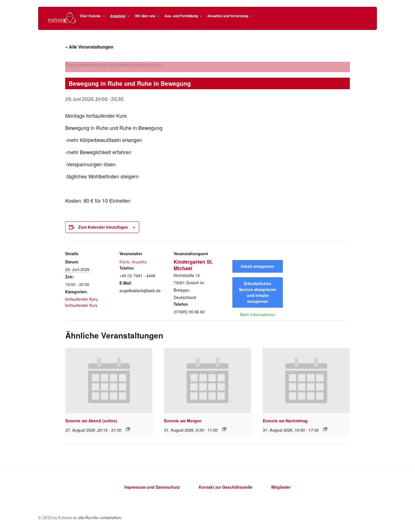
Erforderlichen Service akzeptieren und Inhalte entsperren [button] (257, 292)
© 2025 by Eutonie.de (58, 517)
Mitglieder (280, 487)
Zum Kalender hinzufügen (103, 227)
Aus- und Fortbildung (181, 15)
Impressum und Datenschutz (152, 487)
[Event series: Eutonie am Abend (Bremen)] (128, 429)
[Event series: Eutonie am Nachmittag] (325, 429)
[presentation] (108, 380)
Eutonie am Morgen (183, 420)
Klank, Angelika (133, 262)
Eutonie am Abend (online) (91, 420)
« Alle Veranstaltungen (89, 46)
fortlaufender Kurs (81, 299)
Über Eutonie (90, 15)
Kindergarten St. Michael (193, 265)
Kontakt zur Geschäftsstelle (225, 487)
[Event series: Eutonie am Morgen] (224, 429)
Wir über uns (145, 15)
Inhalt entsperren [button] (257, 266)
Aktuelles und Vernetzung (227, 15)
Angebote (118, 15)
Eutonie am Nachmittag (285, 420)
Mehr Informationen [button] (257, 314)
